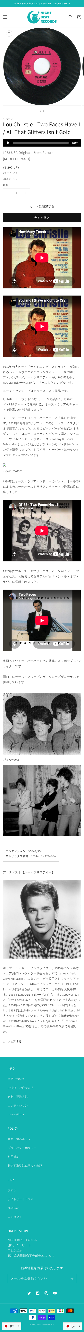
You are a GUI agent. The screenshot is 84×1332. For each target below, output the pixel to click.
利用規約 (13, 1156)
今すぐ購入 (42, 217)
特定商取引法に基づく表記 (25, 1165)
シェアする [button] (14, 1041)
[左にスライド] (33, 111)
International (16, 1114)
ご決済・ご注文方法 (20, 1088)
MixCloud (14, 1208)
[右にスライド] (50, 111)
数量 (5, 185)
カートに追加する (42, 206)
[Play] (8, 143)
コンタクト (15, 1217)
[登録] (72, 1278)
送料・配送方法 (18, 1096)
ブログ (12, 1190)
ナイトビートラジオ (20, 1199)
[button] (5, 17)
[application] (42, 143)
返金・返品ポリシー (20, 1139)
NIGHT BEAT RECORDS (45, 1324)
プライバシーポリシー (22, 1148)
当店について (16, 1079)
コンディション (18, 1105)
